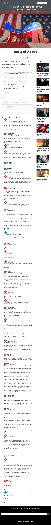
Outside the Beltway (28, 6)
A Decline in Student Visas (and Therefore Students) (43, 150)
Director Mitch (10, 243)
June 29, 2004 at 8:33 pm (11, 120)
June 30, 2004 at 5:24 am (11, 163)
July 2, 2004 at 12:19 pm (11, 481)
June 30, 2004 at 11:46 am (11, 210)
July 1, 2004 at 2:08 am (11, 355)
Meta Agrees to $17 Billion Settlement (43, 135)
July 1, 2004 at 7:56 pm (11, 409)
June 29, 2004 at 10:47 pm (11, 146)
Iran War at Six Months (41, 104)
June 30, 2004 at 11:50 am (11, 233)
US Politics (3, 98)
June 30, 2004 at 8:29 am (11, 169)
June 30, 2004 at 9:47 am (11, 188)
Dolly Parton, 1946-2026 (42, 165)
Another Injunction (42, 179)
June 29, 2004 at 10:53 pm (11, 152)
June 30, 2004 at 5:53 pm (11, 272)
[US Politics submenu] (16, 508)
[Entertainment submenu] (36, 508)
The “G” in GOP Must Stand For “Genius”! (43, 74)
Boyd (8, 250)
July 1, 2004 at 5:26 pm (11, 396)
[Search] (48, 3)
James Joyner (25, 56)
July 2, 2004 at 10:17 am (11, 460)
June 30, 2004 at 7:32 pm (11, 308)
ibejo (8, 144)
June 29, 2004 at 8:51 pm (11, 134)
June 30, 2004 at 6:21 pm (11, 292)
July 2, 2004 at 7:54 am (11, 436)
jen (7, 209)
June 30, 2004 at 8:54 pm (11, 320)
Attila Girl (9, 354)
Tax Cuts (27, 102)
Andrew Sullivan (7, 72)
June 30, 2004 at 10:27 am (11, 203)
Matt (8, 408)
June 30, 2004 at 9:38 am (11, 177)
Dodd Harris (6, 77)
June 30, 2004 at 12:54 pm (11, 252)
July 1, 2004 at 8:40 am (11, 364)
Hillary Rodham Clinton (10, 63)
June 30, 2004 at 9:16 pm (11, 341)
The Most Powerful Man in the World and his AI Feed (43, 89)
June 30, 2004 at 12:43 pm (11, 244)
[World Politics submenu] (22, 508)
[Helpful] (4, 130)
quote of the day (18, 102)
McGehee (9, 231)
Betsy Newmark (7, 81)
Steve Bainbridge (7, 86)
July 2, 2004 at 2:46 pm (11, 492)
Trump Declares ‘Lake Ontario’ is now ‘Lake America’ (43, 119)
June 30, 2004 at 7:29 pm (11, 301)
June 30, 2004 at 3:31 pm (11, 262)
